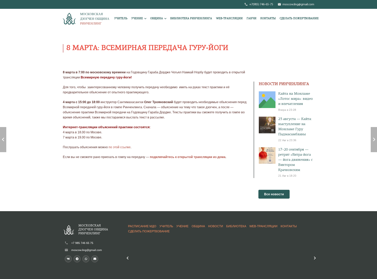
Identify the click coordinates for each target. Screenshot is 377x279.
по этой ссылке (120, 147)
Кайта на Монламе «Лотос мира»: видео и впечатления (295, 99)
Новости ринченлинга (284, 84)
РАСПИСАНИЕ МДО (142, 226)
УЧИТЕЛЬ (166, 226)
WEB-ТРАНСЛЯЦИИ (263, 226)
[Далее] (314, 258)
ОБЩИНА (198, 226)
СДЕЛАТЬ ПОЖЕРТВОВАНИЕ (149, 231)
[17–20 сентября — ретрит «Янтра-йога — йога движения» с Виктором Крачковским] (267, 155)
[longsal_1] (69, 19)
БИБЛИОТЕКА (236, 226)
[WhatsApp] (85, 258)
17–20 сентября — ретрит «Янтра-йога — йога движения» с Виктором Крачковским (295, 160)
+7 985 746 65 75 (82, 242)
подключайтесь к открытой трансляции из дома (187, 157)
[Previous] (127, 258)
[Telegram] (77, 258)
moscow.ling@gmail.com (86, 250)
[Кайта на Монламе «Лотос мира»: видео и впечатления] (267, 99)
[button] (145, 18)
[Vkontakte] (68, 258)
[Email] (94, 258)
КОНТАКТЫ (289, 226)
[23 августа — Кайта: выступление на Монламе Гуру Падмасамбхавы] (267, 125)
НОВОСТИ (215, 226)
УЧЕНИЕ (182, 226)
